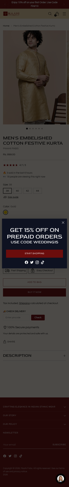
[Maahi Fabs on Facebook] (26, 263)
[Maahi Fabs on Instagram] (37, 263)
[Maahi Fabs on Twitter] (32, 263)
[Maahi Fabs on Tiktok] (43, 263)
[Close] (63, 222)
